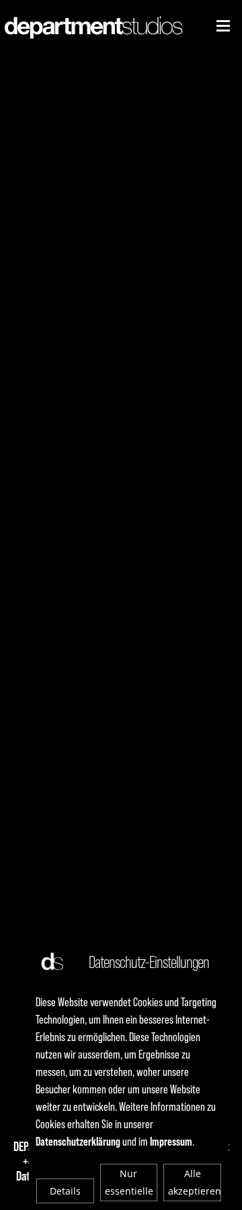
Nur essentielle (129, 1182)
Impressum (171, 1141)
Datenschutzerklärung (78, 1141)
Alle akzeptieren (194, 1182)
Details (65, 1191)
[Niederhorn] (223, 25)
